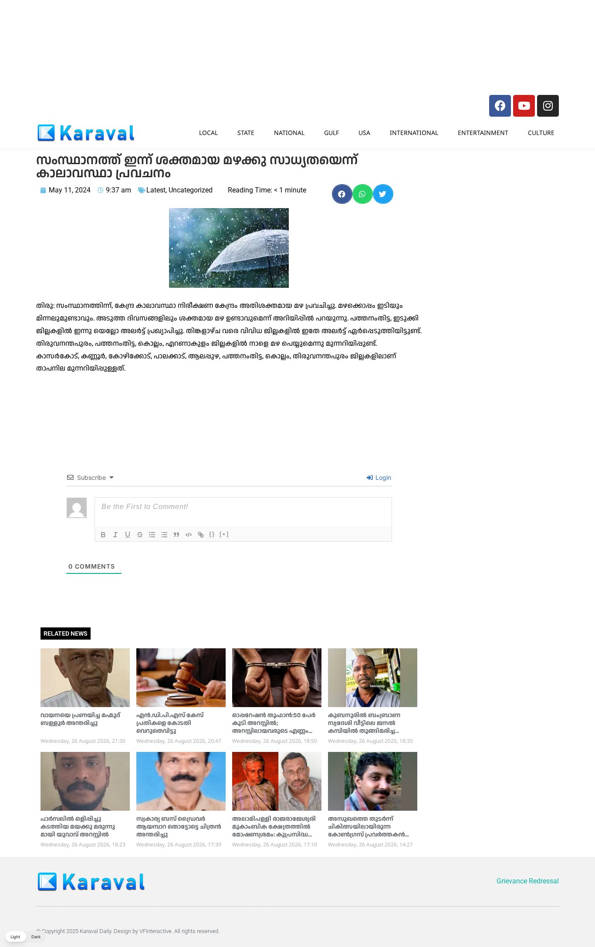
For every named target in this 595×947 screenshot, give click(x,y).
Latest (156, 190)
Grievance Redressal (528, 881)
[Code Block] (189, 534)
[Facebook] (500, 106)
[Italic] (115, 534)
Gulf (331, 132)
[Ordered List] (152, 534)
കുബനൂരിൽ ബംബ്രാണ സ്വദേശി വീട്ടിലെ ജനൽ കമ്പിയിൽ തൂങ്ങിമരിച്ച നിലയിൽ (364, 727)
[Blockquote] (176, 534)
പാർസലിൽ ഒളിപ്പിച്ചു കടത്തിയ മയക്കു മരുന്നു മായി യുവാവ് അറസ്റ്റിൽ (78, 827)
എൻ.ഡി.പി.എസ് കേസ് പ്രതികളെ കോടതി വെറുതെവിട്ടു (169, 723)
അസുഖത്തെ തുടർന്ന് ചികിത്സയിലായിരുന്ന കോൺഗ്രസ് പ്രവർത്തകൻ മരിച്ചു (366, 831)
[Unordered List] (164, 534)
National (289, 132)
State (245, 132)
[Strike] (140, 534)
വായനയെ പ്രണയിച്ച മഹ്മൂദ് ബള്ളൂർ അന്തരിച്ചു (80, 719)
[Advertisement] (167, 24)
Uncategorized (191, 190)
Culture (541, 132)
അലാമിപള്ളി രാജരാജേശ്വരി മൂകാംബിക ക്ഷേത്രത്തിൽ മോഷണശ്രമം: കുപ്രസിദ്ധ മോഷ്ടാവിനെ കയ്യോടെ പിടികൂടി (274, 835)
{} (212, 534)
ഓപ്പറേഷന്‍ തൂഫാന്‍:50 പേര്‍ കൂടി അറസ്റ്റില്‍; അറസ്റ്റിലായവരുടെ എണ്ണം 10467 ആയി (273, 727)
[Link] (201, 534)
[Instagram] (548, 106)
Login (382, 477)
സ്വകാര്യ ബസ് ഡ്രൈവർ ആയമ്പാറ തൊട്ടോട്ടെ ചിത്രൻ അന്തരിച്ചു (178, 827)
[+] (224, 534)
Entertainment (483, 132)
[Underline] (128, 534)
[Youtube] (524, 106)
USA (364, 132)
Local (208, 132)
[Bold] (103, 534)
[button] (342, 194)
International (414, 132)
